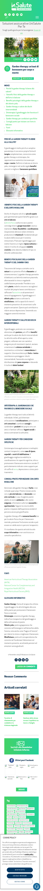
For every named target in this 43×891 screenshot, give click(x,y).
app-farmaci (22, 808)
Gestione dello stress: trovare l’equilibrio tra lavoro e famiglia (30, 720)
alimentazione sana (22, 805)
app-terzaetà (22, 814)
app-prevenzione (20, 811)
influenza (17, 826)
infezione (10, 826)
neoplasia (27, 828)
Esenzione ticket (24, 820)
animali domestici (12, 808)
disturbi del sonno (12, 820)
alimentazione (11, 805)
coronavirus (30, 814)
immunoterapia (27, 823)
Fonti (8, 128)
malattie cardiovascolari (27, 826)
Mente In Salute (28, 78)
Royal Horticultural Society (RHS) (17, 592)
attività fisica (10, 223)
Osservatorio (28, 831)
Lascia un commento (26, 667)
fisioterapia (10, 823)
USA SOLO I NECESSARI (20, 876)
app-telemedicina (12, 814)
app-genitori (30, 808)
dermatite (22, 817)
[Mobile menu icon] (37, 17)
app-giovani (10, 811)
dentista (15, 817)
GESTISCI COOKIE (20, 881)
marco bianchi (11, 828)
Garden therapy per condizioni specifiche (21, 119)
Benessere (16, 78)
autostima (17, 293)
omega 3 (21, 831)
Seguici (21, 790)
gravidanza (18, 823)
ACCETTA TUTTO (20, 870)
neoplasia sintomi (12, 831)
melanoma (20, 828)
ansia (16, 469)
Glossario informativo (14, 131)
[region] (20, 861)
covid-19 (9, 817)
